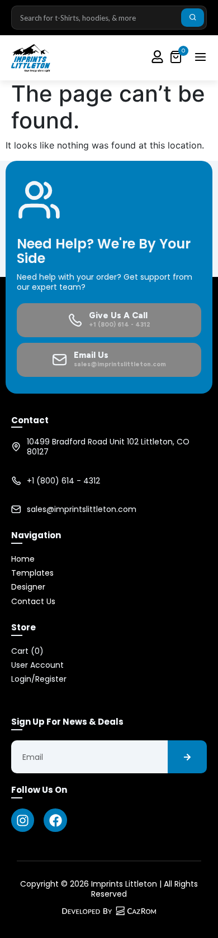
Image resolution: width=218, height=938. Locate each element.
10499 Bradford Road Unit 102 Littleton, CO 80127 (108, 447)
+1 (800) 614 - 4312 (63, 481)
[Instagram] (22, 819)
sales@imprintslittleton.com (81, 509)
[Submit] (192, 17)
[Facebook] (55, 819)
